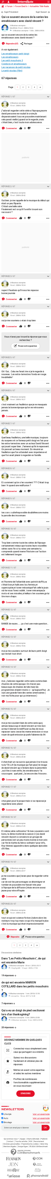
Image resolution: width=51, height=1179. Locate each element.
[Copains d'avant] (13, 1170)
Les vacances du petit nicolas (15, 67)
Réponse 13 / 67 (8, 637)
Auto (5, 1118)
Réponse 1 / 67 (8, 96)
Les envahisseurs (9, 57)
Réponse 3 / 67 (8, 276)
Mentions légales (10, 1147)
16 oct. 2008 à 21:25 (17, 826)
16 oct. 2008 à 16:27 (17, 399)
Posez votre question (27, 346)
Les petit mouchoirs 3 (12, 60)
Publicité (44, 1139)
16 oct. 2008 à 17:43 (17, 477)
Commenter (11, 128)
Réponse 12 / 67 (8, 609)
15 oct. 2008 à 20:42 (17, 195)
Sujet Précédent (11, 12)
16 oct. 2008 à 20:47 (17, 718)
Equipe (22, 1139)
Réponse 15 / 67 (8, 709)
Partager (28, 44)
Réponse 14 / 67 (8, 667)
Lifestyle (7, 1114)
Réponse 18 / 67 (8, 817)
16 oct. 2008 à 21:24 (17, 796)
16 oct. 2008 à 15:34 (17, 285)
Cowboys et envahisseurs (14, 64)
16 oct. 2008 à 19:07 (17, 619)
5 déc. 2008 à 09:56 (37, 31)
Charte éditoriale (33, 1139)
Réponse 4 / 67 (8, 306)
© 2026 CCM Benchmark (39, 1147)
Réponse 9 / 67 (8, 498)
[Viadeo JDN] (38, 1170)
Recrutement (39, 1141)
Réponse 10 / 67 (8, 529)
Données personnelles (12, 1144)
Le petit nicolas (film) (11, 70)
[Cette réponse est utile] (21, 128)
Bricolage (7, 1122)
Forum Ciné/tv (21, 6)
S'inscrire (25, 1093)
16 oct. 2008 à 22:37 (17, 871)
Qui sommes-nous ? (11, 1139)
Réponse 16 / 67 (8, 748)
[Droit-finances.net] (38, 1164)
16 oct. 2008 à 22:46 (17, 913)
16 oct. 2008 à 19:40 (17, 676)
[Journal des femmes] (13, 1159)
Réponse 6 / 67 (8, 390)
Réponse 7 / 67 (8, 423)
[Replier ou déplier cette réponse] (48, 96)
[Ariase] (13, 1175)
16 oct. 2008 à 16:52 (17, 432)
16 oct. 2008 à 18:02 (17, 577)
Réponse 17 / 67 (8, 787)
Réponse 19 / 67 (8, 862)
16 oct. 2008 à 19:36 (17, 646)
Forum (9, 6)
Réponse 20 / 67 (8, 904)
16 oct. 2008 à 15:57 (17, 366)
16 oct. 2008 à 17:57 (17, 507)
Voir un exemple (41, 1114)
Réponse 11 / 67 (8, 568)
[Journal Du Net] (13, 1164)
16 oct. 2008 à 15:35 (17, 315)
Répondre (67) (11, 44)
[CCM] (38, 1159)
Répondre (14, 937)
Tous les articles (21, 1141)
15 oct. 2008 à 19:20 (17, 105)
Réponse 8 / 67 (8, 468)
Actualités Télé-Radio (39, 6)
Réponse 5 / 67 (8, 357)
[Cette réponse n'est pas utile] (29, 128)
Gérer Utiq (44, 1144)
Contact (10, 1141)
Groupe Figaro (23, 1147)
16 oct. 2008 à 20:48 (17, 757)
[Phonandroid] (38, 1176)
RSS (30, 1141)
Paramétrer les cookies (30, 1144)
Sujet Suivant (41, 12)
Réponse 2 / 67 (8, 186)
